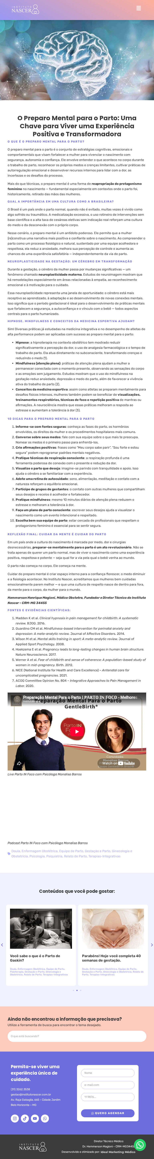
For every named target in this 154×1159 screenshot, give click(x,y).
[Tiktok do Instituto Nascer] (25, 1119)
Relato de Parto (75, 856)
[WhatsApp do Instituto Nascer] (45, 1119)
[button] (139, 8)
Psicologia (37, 856)
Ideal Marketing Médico (118, 1152)
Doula (15, 851)
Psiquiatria (54, 856)
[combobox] (77, 1036)
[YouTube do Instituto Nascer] (35, 1119)
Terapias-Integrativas (104, 856)
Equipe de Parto (71, 851)
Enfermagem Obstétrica (40, 851)
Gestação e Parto (97, 851)
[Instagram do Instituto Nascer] (15, 1119)
